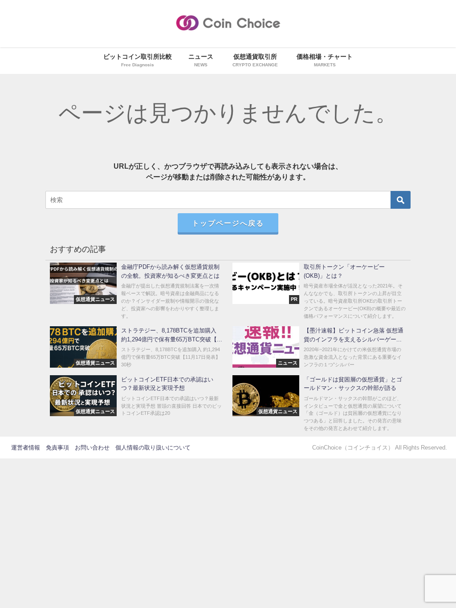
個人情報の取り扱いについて (153, 447)
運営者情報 (25, 447)
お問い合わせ (92, 447)
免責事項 (57, 447)
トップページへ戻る (228, 223)
